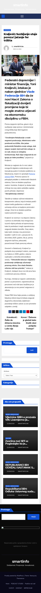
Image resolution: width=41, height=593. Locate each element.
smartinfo (20, 5)
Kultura (8, 438)
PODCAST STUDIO (17, 583)
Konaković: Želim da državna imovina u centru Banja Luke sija (12, 323)
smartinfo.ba (18, 46)
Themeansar (20, 578)
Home (7, 583)
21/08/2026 (11, 423)
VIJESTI (11, 588)
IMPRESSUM (28, 588)
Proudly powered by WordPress (14, 575)
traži (31, 350)
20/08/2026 (11, 471)
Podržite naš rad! (30, 583)
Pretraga (7, 343)
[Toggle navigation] (22, 16)
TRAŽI (33, 517)
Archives (6, 371)
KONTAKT (19, 588)
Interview (7, 30)
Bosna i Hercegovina (12, 414)
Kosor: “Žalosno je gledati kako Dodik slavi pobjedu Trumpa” (28, 323)
